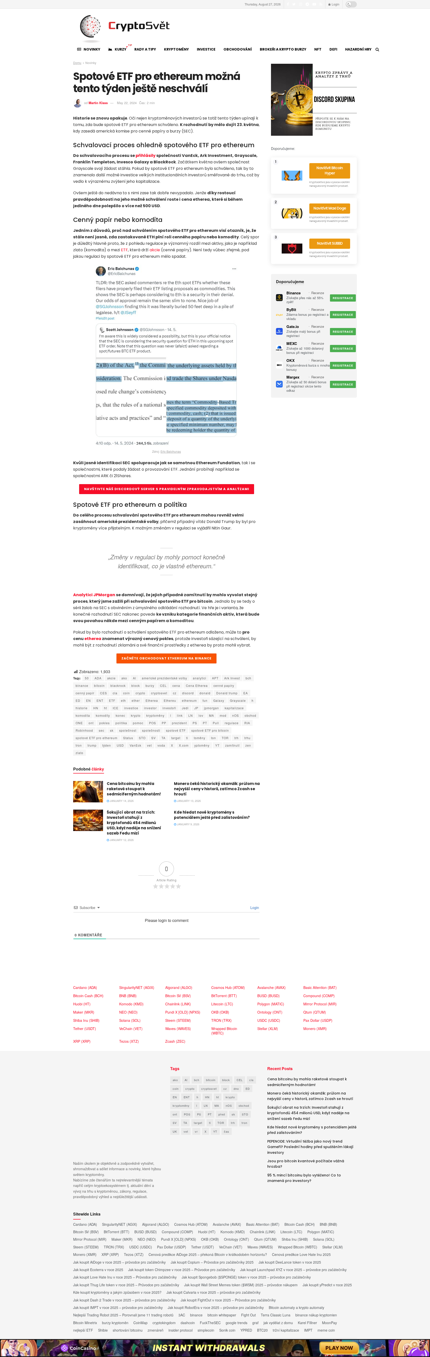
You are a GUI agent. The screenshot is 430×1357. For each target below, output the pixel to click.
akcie (155, 250)
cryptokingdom (164, 1322)
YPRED (246, 1330)
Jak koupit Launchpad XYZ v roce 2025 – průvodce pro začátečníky (293, 1269)
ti (187, 738)
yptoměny (202, 745)
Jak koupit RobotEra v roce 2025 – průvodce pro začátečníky (216, 1307)
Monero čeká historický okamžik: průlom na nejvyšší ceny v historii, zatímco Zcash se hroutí (217, 789)
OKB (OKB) (220, 1012)
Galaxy (218, 700)
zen (248, 745)
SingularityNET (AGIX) (136, 987)
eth (123, 700)
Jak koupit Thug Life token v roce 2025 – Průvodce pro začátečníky (126, 1284)
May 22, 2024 (127, 102)
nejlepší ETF (83, 1330)
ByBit (291, 310)
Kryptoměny (176, 49)
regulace (232, 723)
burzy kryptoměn (115, 1322)
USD (120, 745)
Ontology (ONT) (269, 1012)
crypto (140, 693)
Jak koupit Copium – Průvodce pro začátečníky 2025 (212, 1262)
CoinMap (140, 1322)
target (175, 738)
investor (150, 708)
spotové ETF (176, 730)
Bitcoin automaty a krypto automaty (296, 1307)
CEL (163, 685)
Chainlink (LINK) (178, 1003)
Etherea (152, 700)
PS (195, 723)
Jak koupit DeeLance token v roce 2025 (290, 1262)
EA (245, 693)
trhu (247, 738)
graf (255, 1322)
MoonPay (329, 1322)
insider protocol (180, 1330)
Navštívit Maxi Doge (330, 208)
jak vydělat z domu (278, 1322)
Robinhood (84, 730)
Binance (293, 293)
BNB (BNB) (128, 995)
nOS (235, 715)
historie (82, 708)
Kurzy (122, 48)
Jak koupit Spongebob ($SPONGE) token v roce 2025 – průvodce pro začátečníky (246, 1277)
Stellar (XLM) (267, 1028)
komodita (83, 715)
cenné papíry (224, 685)
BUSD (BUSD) (268, 995)
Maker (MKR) (83, 1012)
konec (120, 715)
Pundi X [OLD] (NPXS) (182, 1012)
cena (176, 685)
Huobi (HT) (82, 1003)
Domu (77, 63)
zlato (79, 753)
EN (88, 700)
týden (106, 745)
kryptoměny (155, 715)
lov (201, 715)
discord (188, 693)
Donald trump (227, 693)
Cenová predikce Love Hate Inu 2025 (301, 1254)
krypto (136, 715)
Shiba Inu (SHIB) (86, 1020)
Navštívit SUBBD (330, 243)
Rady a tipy (145, 49)
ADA (98, 678)
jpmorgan (211, 708)
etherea (92, 639)
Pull (216, 723)
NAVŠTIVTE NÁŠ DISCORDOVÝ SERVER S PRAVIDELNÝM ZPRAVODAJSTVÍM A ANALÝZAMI (166, 489)
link (180, 715)
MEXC (291, 343)
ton (213, 738)
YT (217, 745)
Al (134, 678)
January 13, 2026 (188, 801)
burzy (150, 685)
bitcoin (99, 685)
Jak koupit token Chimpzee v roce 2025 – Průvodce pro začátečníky (181, 1269)
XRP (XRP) (82, 1041)
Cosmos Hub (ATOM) (228, 987)
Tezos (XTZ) (129, 1041)
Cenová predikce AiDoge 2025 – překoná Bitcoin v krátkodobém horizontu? (208, 1254)
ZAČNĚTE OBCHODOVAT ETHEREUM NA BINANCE (166, 658)
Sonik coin (227, 1330)
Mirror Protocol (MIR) (320, 1003)
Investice (206, 49)
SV (153, 738)
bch (248, 678)
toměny (199, 738)
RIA (247, 723)
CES (103, 693)
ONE (79, 723)
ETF (124, 250)
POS (152, 723)
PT (205, 723)
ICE (115, 708)
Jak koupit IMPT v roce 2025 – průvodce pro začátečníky (118, 1307)
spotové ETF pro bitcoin (210, 730)
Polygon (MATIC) (270, 1003)
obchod (250, 715)
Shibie (103, 1330)
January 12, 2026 (121, 840)
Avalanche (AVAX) (271, 987)
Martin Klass (98, 102)
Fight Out (248, 1314)
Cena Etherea (197, 685)
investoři (169, 708)
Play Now (339, 1348)
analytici (199, 678)
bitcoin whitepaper (222, 1314)
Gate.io (292, 326)
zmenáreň (155, 1330)
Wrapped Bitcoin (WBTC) (224, 1030)
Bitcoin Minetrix (85, 1322)
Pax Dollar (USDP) (317, 1020)
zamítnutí (232, 745)
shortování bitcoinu (128, 1330)
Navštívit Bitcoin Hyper (330, 170)
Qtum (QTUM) (314, 1012)
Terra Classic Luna (275, 1314)
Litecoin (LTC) (222, 1003)
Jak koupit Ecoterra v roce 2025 (98, 1269)
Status (128, 738)
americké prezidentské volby (164, 678)
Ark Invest (232, 678)
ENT (100, 700)
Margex (292, 377)
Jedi (185, 708)
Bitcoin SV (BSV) (178, 995)
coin (126, 693)
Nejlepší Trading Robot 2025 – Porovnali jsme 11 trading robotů (123, 1314)
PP (164, 723)
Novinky (92, 49)
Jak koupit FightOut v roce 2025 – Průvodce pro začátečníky (228, 1299)
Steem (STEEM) (178, 1020)
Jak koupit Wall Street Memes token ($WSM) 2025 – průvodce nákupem (241, 1284)
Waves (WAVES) (178, 1028)
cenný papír (85, 693)
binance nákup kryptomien (316, 1314)
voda (161, 745)
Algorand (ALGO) (178, 987)
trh (236, 738)
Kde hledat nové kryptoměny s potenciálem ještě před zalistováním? (212, 815)
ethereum (189, 700)
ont (91, 723)
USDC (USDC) (268, 1020)
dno (236, 1089)
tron (79, 745)
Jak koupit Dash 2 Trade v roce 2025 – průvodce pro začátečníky (124, 1299)
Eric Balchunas (171, 451)
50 (87, 678)
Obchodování (237, 49)
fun (205, 700)
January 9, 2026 (187, 824)
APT (215, 678)
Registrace (343, 298)
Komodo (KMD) (131, 1003)
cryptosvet (159, 693)
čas (226, 1131)
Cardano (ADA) (85, 987)
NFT (318, 49)
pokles (104, 723)
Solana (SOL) (130, 1020)
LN (190, 715)
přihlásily (146, 155)
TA (163, 738)
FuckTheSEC (210, 1322)
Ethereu (170, 700)
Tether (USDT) (84, 1028)
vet (149, 745)
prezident (179, 723)
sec (101, 730)
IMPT (308, 1330)
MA (211, 715)
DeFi (333, 49)
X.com (184, 745)
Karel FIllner (307, 1322)
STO (142, 738)
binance (82, 685)
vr (196, 1131)
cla (115, 693)
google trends (236, 1322)
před (221, 1114)
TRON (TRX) (221, 1020)
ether (136, 700)
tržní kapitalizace (286, 1330)
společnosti (151, 730)
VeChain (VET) (131, 1028)
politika (121, 723)
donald (205, 693)
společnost (127, 730)
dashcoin (188, 1322)
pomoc (138, 723)
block (135, 685)
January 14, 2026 (121, 801)
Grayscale (238, 700)
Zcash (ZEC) (175, 1041)
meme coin (326, 1330)
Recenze (317, 292)
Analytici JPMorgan (94, 595)
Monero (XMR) (315, 1028)
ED (78, 700)
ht (105, 708)
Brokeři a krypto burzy (283, 49)
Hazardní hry (358, 49)
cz (174, 693)
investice (131, 708)
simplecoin (206, 1330)
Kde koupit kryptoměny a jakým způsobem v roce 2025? (117, 1292)
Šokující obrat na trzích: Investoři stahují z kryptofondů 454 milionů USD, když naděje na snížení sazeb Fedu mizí (134, 823)
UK (175, 1131)
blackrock (118, 685)
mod (223, 715)
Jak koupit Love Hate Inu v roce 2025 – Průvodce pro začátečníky (125, 1277)
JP (196, 708)
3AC (181, 1314)
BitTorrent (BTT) (224, 995)
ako (124, 678)
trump (92, 745)
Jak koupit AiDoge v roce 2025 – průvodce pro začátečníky (119, 1262)
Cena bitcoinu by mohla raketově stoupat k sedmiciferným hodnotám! (134, 789)
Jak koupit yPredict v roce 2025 (327, 1284)
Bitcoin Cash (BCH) (88, 995)
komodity (103, 715)
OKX (290, 360)
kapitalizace (234, 708)
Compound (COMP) (319, 995)
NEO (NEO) (128, 1012)
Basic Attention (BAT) (320, 987)
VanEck (135, 745)
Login (335, 4)
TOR (225, 738)
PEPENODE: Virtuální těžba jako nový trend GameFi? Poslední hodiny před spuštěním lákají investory (310, 1147)
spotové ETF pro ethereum (96, 738)
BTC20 (262, 1330)
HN (95, 708)
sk (111, 730)
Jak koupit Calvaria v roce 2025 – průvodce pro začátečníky (213, 1292)
